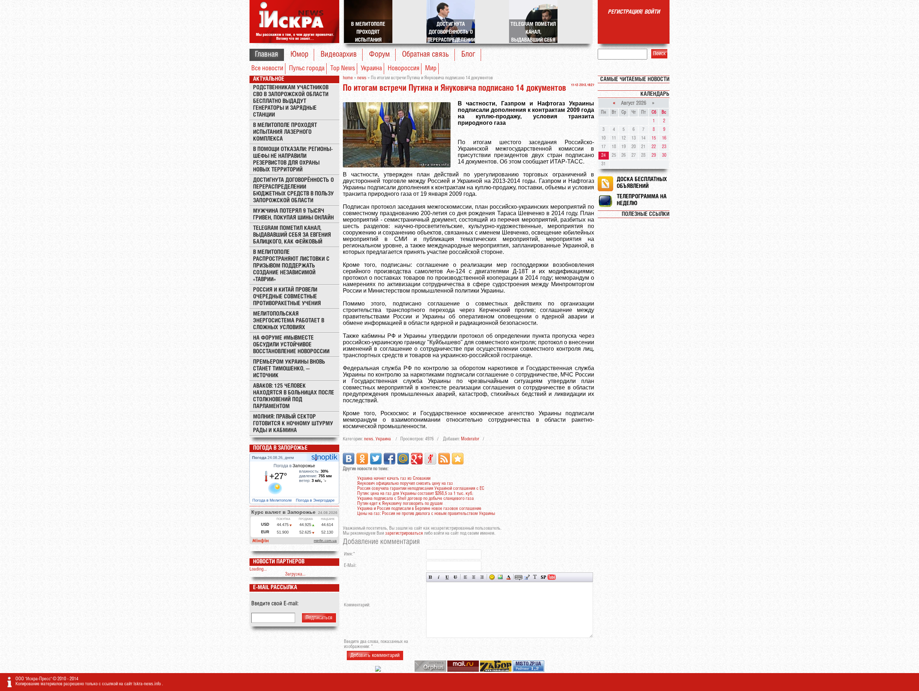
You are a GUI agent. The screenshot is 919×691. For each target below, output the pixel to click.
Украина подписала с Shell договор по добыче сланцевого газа (415, 499)
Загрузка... (295, 574)
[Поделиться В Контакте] (348, 458)
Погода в (294, 465)
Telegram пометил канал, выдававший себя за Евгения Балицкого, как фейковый (292, 235)
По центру (474, 577)
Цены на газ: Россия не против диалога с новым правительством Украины (426, 514)
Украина (371, 68)
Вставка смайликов (492, 577)
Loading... (258, 569)
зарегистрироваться (404, 533)
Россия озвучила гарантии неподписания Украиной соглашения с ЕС (420, 489)
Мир (431, 68)
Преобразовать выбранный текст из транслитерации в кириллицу (535, 577)
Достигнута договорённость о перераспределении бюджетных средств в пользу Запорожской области (293, 190)
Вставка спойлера (543, 577)
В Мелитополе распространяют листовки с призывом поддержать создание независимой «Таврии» (291, 266)
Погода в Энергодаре (316, 500)
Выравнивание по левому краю (465, 577)
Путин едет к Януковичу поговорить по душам (400, 504)
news (368, 439)
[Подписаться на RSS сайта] (444, 458)
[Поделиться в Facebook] (389, 458)
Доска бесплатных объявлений (642, 183)
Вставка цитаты (527, 577)
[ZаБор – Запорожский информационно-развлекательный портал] (496, 670)
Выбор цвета (508, 577)
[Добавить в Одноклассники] (362, 458)
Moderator (470, 439)
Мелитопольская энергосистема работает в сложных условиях (288, 320)
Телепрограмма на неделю (642, 200)
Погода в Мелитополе (272, 500)
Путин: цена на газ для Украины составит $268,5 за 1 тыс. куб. (415, 494)
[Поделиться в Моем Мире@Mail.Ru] (403, 458)
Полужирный (430, 577)
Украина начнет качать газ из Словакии (393, 479)
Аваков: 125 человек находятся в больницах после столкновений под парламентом (293, 396)
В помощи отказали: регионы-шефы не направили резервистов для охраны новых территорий (293, 159)
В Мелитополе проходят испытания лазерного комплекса (285, 132)
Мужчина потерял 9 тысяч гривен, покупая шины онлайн (293, 214)
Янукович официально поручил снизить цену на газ (405, 484)
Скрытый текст (518, 577)
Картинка (500, 577)
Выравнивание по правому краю (482, 577)
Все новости (267, 68)
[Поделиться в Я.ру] (430, 458)
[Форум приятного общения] (378, 670)
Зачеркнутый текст (455, 577)
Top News (342, 68)
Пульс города (307, 68)
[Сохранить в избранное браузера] (457, 458)
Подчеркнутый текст (447, 577)
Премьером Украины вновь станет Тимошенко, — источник (289, 368)
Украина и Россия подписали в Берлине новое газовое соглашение (419, 509)
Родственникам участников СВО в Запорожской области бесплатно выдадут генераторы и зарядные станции (290, 101)
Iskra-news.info (148, 684)
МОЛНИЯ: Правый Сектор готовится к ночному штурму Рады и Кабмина (293, 423)
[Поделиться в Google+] (417, 458)
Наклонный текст (439, 577)
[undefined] (431, 670)
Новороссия (403, 68)
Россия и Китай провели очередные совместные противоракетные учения (287, 296)
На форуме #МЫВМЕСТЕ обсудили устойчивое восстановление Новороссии (291, 344)
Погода (259, 457)
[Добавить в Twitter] (376, 458)
